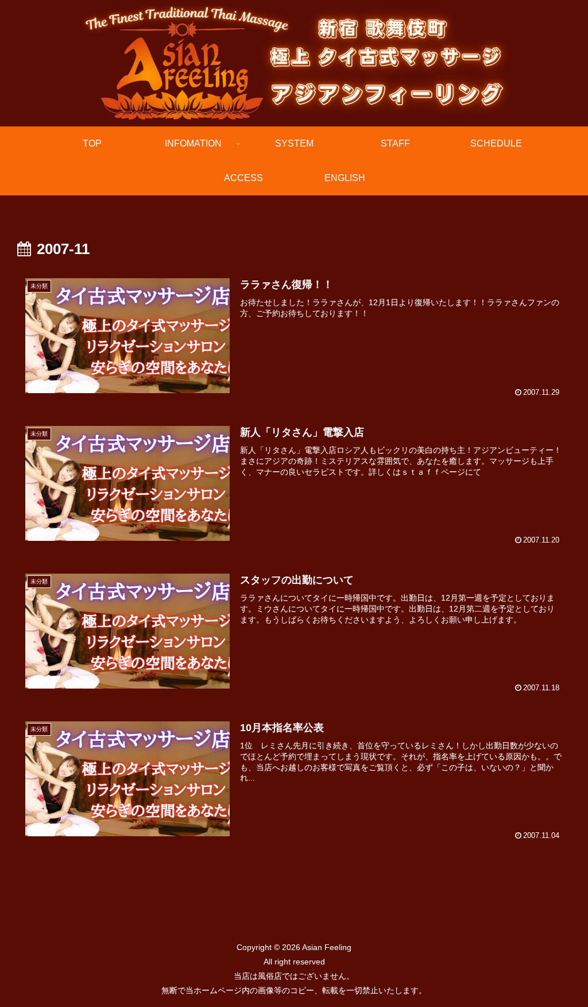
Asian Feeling (325, 947)
